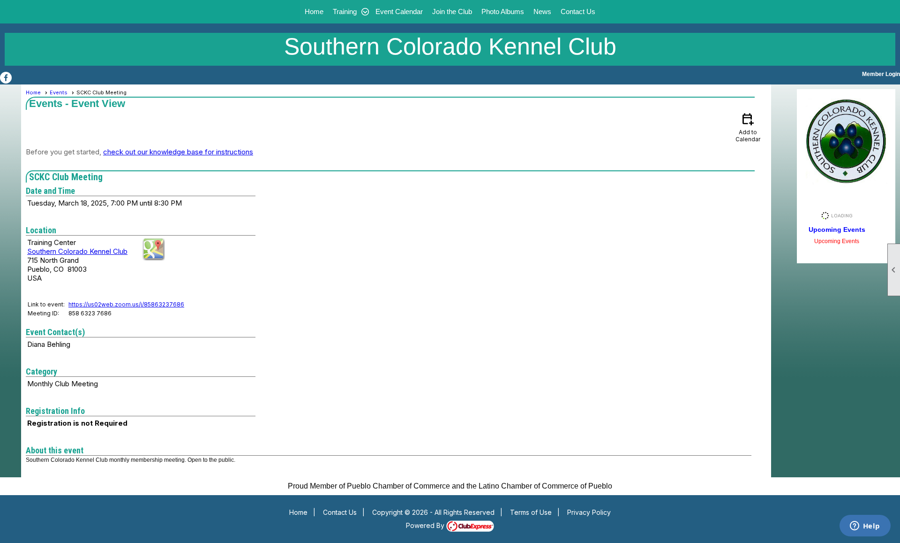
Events (59, 92)
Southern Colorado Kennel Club (77, 251)
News (542, 11)
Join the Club (452, 11)
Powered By (426, 525)
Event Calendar (399, 11)
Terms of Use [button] (531, 512)
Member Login (881, 74)
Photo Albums (502, 11)
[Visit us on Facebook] (6, 78)
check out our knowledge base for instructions (178, 151)
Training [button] (345, 11)
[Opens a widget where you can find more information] (865, 526)
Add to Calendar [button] (747, 127)
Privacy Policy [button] (589, 512)
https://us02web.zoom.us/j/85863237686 (126, 304)
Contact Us (578, 11)
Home (314, 11)
